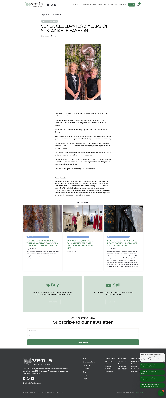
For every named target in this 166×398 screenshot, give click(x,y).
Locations (74, 4)
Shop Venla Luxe (89, 362)
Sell (84, 358)
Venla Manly (122, 358)
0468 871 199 (122, 369)
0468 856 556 (135, 371)
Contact (85, 375)
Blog (84, 372)
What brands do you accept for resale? (150, 372)
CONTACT (122, 4)
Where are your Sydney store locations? (149, 379)
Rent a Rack (103, 4)
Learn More (113, 302)
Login (85, 379)
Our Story (86, 368)
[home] (34, 4)
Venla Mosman (136, 358)
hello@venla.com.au (34, 383)
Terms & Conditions (29, 392)
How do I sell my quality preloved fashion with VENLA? (151, 366)
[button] (74, 4)
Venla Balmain (110, 358)
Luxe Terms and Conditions (45, 392)
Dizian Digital (139, 392)
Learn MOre (53, 302)
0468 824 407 (109, 371)
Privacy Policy (60, 392)
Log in (131, 4)
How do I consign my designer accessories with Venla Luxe (150, 385)
